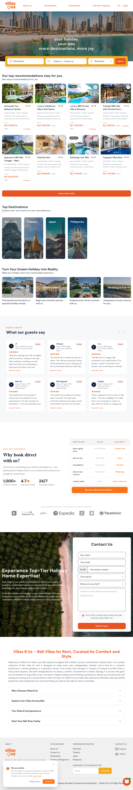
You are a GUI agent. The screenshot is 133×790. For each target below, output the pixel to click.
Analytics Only (34, 782)
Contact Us (55, 752)
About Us (27, 5)
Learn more (37, 776)
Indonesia (77, 749)
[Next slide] (30, 93)
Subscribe (105, 771)
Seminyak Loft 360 (79, 157)
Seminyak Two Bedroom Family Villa (12, 108)
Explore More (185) (66, 193)
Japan (75, 756)
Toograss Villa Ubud (112, 157)
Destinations (55, 756)
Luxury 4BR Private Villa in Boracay (79, 108)
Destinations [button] (50, 5)
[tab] (15, 101)
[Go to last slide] (5, 93)
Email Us (122, 749)
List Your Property (101, 5)
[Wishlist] (118, 5)
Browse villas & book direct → (100, 490)
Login (125, 5)
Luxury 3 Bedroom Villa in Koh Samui (46, 108)
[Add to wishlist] (30, 87)
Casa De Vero (43, 157)
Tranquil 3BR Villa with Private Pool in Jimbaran (112, 108)
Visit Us (122, 754)
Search (121, 61)
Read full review (15, 370)
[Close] (53, 765)
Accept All (48, 782)
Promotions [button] (74, 5)
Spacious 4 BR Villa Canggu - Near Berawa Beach (13, 159)
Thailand (76, 752)
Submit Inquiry (101, 626)
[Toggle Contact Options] (127, 782)
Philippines (77, 759)
